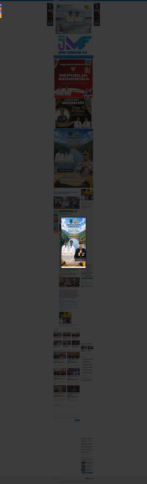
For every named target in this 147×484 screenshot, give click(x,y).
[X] (1, 6)
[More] (1, 17)
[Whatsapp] (1, 16)
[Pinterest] (1, 11)
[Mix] (1, 14)
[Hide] (0, 18)
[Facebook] (1, 5)
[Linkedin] (1, 9)
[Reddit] (1, 8)
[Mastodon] (1, 12)
